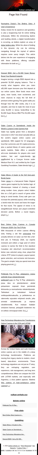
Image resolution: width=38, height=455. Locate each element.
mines (8, 181)
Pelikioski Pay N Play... (10, 405)
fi (18, 450)
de (13, 450)
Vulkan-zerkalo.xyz (14, 446)
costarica (8, 450)
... (19, 63)
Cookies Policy (21, 448)
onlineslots (27, 234)
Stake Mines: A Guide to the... (12, 425)
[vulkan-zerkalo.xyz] (19, 5)
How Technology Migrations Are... (14, 434)
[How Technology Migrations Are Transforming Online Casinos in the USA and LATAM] (18, 336)
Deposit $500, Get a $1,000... (12, 439)
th (35, 450)
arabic (3, 450)
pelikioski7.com (7, 280)
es (16, 450)
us (19, 453)
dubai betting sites (8, 45)
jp (24, 450)
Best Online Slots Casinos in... (13, 415)
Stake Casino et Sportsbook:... (13, 429)
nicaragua (29, 450)
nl (33, 450)
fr (20, 450)
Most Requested (26, 446)
